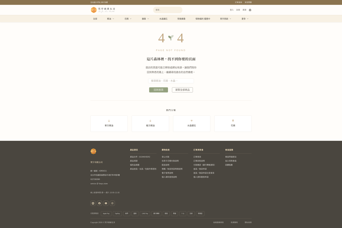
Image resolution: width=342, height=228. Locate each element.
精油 (109, 19)
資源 (244, 10)
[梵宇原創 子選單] (230, 19)
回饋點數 (229, 165)
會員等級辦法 (231, 157)
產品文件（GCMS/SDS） (140, 157)
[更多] (248, 19)
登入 (232, 10)
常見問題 (248, 2)
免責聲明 (234, 222)
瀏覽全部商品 (182, 90)
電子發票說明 (167, 173)
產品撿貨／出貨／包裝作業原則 (143, 169)
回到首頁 (158, 90)
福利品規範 (134, 165)
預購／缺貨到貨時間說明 (172, 169)
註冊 (238, 10)
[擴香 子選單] (148, 19)
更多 (244, 19)
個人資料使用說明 (169, 177)
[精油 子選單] (113, 19)
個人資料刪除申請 (201, 177)
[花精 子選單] (131, 19)
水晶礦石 (163, 19)
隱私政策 (248, 222)
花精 (127, 19)
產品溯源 (134, 161)
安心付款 (165, 157)
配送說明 (165, 165)
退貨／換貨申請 (200, 169)
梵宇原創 (224, 19)
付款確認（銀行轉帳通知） (205, 165)
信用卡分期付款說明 (170, 161)
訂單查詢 (238, 2)
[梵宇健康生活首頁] (93, 151)
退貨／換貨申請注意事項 (204, 173)
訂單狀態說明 (199, 161)
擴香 (144, 19)
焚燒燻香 (181, 19)
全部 (95, 19)
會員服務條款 (218, 222)
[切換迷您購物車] (250, 10)
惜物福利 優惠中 (203, 19)
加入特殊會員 (231, 161)
